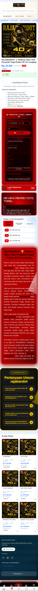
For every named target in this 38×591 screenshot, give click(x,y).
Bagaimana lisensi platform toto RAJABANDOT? (16, 397)
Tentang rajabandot (8, 566)
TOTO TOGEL (19, 16)
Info (33, 188)
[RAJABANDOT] (19, 5)
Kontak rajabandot (7, 569)
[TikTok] (12, 558)
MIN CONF (11, 126)
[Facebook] (3, 558)
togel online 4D (25, 296)
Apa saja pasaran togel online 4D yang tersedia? (16, 389)
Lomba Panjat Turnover (19, 224)
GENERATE (19, 133)
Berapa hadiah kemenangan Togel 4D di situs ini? (16, 406)
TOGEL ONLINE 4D (25, 20)
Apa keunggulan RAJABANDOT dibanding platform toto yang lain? (17, 422)
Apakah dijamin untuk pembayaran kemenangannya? (17, 414)
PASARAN (11, 120)
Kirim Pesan (9, 549)
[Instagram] (7, 558)
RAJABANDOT (7, 16)
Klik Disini (20, 106)
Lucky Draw (8, 224)
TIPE (22, 120)
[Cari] (3, 11)
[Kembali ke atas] (34, 578)
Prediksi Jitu (30, 224)
